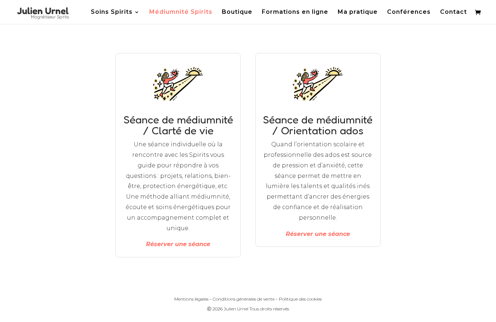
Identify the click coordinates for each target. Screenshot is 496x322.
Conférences (409, 12)
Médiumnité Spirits (180, 12)
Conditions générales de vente (244, 299)
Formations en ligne (295, 12)
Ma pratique (358, 12)
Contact (453, 12)
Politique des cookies (300, 299)
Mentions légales (191, 299)
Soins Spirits (112, 12)
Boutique (237, 12)
